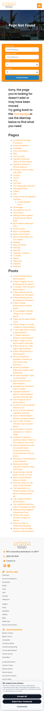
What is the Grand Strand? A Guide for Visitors (21, 518)
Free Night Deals (20, 188)
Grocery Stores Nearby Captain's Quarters (23, 411)
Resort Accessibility (21, 231)
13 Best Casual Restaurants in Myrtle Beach (22, 306)
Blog (15, 153)
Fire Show (17, 183)
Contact (16, 175)
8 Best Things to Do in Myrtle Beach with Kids (23, 342)
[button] (39, 5)
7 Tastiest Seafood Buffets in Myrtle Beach (23, 336)
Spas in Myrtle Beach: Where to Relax (22, 478)
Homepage (18, 207)
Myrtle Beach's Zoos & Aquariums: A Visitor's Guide (22, 432)
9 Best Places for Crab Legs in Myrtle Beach (23, 347)
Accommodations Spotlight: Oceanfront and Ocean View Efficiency (22, 360)
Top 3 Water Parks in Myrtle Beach (22, 500)
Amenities (17, 148)
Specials (16, 250)
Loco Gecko (18, 212)
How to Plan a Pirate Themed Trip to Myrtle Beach (23, 424)
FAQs (15, 180)
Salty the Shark (19, 245)
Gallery (16, 191)
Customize (22, 706)
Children (8, 68)
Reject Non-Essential (22, 701)
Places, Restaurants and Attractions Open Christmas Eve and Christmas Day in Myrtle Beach (23, 450)
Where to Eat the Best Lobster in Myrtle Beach (23, 529)
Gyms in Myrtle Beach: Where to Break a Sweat (23, 417)
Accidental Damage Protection (22, 141)
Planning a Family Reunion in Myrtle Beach (24, 460)
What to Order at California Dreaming (22, 524)
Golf (15, 194)
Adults (7, 61)
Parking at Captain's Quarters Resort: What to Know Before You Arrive (24, 440)
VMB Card (17, 261)
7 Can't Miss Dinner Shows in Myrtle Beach (24, 331)
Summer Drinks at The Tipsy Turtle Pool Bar (23, 484)
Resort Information (21, 234)
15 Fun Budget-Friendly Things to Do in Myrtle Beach (23, 314)
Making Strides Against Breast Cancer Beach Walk (23, 218)
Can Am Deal (18, 156)
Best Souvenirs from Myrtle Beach (22, 382)
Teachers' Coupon (21, 253)
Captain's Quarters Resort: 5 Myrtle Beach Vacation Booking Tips (23, 394)
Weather (17, 263)
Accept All (22, 696)
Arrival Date (9, 46)
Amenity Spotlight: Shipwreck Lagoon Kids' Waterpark (23, 370)
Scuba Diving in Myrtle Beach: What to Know (22, 473)
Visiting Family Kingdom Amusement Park (23, 511)
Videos (16, 258)
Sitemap (16, 247)
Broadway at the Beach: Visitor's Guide (23, 387)
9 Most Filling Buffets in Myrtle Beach (23, 352)
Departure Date (10, 53)
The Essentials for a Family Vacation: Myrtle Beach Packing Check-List (23, 492)
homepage (21, 114)
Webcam (17, 266)
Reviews (16, 242)
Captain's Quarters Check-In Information (22, 160)
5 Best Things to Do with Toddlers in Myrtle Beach (24, 325)
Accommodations (21, 145)
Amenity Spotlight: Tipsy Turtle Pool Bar (23, 376)
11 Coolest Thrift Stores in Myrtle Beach (24, 288)
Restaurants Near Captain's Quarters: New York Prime (23, 467)
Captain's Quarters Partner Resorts (21, 165)
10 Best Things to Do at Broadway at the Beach (23, 282)
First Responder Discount (24, 186)
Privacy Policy (19, 229)
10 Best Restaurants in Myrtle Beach (22, 277)
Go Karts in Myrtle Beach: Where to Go (24, 406)
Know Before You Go (22, 210)
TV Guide (17, 255)
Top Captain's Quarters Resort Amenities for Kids (24, 505)
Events (16, 178)
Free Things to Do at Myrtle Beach (22, 401)
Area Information (20, 151)
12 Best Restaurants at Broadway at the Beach (23, 293)
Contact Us (10, 561)
